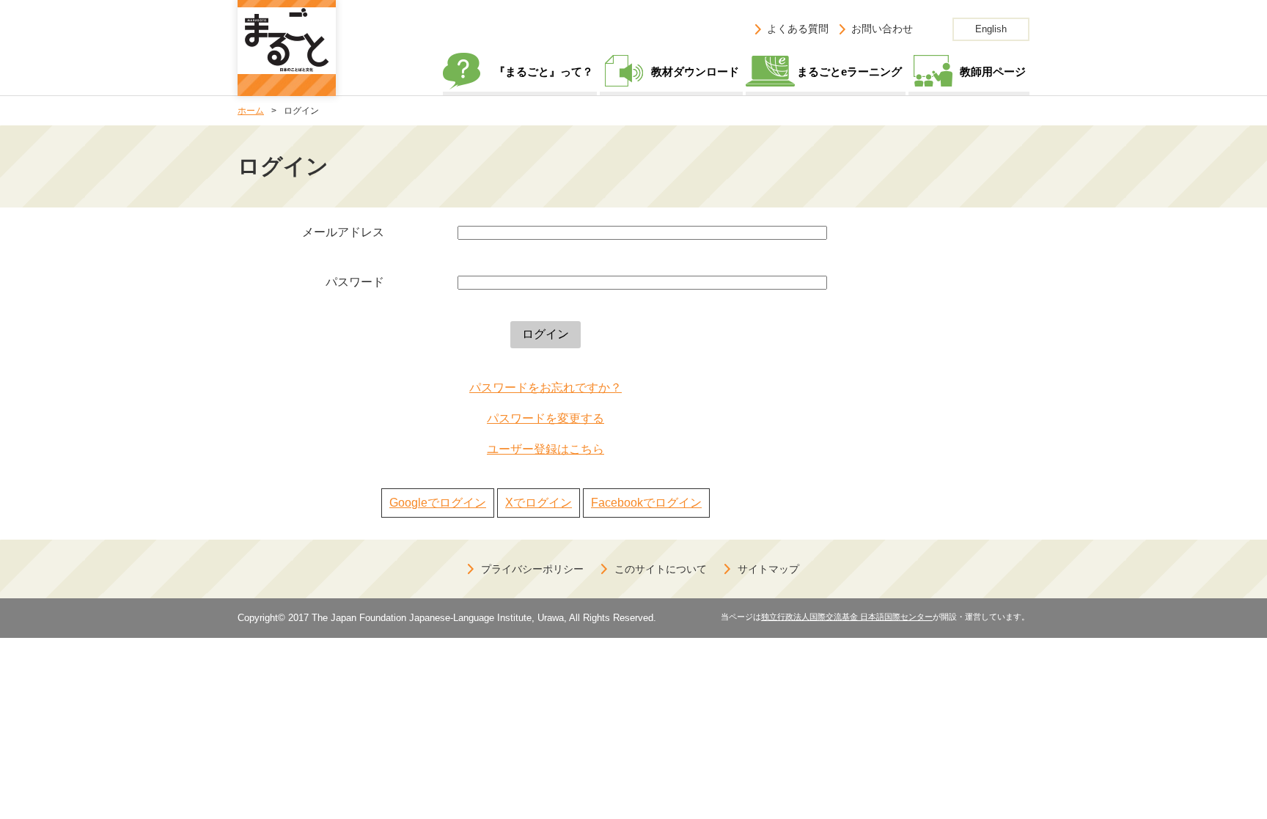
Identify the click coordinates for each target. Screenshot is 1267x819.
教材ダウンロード (695, 71)
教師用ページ (993, 71)
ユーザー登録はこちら (545, 449)
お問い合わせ (882, 28)
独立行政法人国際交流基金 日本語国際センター (847, 616)
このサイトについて (660, 569)
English (991, 28)
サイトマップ (768, 569)
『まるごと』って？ (543, 71)
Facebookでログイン (646, 502)
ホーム (251, 111)
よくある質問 (798, 28)
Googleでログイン (437, 502)
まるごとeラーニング (849, 71)
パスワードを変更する (545, 418)
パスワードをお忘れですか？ (545, 387)
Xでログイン (538, 502)
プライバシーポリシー (532, 569)
